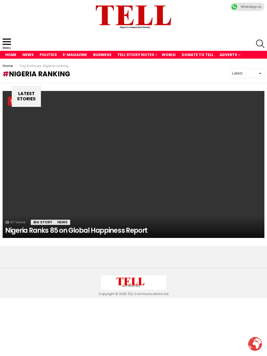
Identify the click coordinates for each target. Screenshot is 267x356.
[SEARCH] (260, 43)
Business (102, 54)
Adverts (228, 54)
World (169, 54)
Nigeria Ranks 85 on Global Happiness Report (76, 230)
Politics (48, 54)
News (28, 54)
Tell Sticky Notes (135, 54)
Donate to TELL (198, 54)
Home (10, 54)
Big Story (42, 222)
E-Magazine (75, 54)
